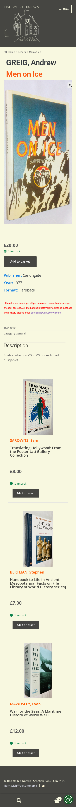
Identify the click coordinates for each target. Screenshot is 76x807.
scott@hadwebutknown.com (46, 312)
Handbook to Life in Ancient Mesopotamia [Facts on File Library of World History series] (38, 583)
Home (11, 52)
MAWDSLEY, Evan (25, 703)
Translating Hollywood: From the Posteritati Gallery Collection (35, 451)
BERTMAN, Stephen (27, 572)
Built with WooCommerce (20, 785)
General (22, 52)
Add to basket (20, 261)
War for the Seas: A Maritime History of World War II (35, 713)
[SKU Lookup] (43, 786)
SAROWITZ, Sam (24, 440)
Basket (49, 797)
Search (19, 800)
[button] (70, 85)
